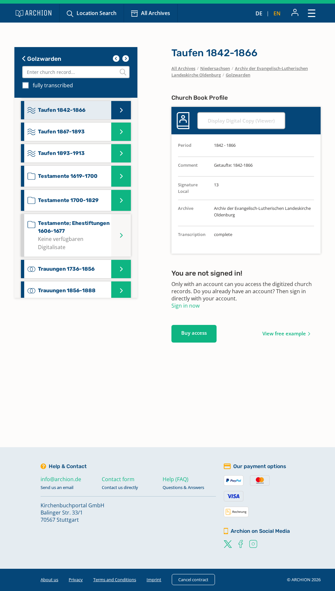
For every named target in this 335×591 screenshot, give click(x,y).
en (277, 13)
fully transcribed (53, 85)
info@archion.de (61, 479)
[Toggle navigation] (311, 13)
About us (49, 580)
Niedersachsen (215, 68)
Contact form (118, 479)
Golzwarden (43, 58)
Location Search (96, 13)
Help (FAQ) (175, 479)
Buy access (194, 332)
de (259, 13)
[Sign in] (295, 13)
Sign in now (185, 305)
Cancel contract (193, 580)
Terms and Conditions (114, 580)
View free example (284, 333)
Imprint (154, 580)
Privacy (76, 580)
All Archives (155, 13)
